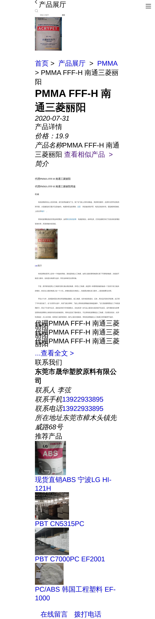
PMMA (107, 63)
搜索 (63, 15)
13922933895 (82, 399)
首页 (42, 63)
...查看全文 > (54, 353)
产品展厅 (72, 63)
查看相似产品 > (88, 154)
